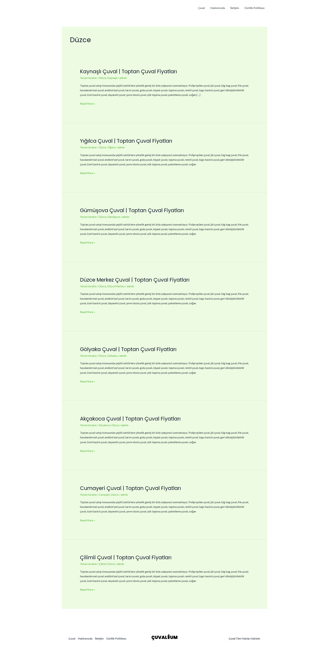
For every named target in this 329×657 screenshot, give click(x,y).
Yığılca (111, 147)
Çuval (201, 7)
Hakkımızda (217, 7)
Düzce (102, 77)
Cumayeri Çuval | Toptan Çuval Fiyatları (130, 488)
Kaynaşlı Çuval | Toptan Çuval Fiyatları (128, 71)
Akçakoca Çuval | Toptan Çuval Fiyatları (130, 418)
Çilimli (102, 563)
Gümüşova (113, 216)
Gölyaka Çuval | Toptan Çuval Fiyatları (128, 349)
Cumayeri (104, 494)
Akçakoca (105, 425)
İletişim (234, 7)
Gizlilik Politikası (255, 7)
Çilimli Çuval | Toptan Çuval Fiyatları (126, 557)
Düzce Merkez (116, 286)
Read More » (87, 103)
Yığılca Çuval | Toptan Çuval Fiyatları (126, 141)
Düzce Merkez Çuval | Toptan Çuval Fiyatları (135, 279)
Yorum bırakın (88, 77)
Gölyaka (112, 355)
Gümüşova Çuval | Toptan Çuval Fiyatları (132, 210)
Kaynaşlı (112, 77)
